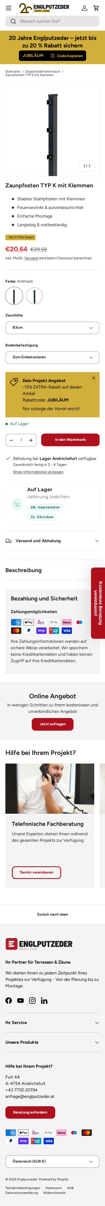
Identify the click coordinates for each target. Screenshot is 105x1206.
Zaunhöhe (14, 315)
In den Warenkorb (70, 439)
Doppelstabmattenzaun (42, 71)
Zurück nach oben (52, 914)
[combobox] (52, 21)
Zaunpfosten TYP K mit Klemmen (29, 75)
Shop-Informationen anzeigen (38, 472)
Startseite (12, 71)
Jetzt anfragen (53, 724)
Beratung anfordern (30, 1112)
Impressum (54, 1188)
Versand (31, 258)
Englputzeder (27, 1179)
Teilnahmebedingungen (22, 1188)
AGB (70, 1188)
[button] (96, 8)
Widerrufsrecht (54, 1193)
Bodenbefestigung (21, 345)
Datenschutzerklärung (21, 1193)
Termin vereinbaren (36, 872)
